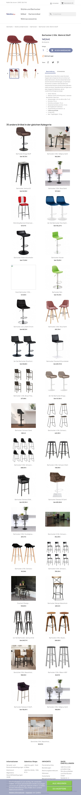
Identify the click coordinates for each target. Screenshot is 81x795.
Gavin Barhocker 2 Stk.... (23, 292)
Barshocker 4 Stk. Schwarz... (57, 430)
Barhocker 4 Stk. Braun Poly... (23, 396)
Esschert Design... (23, 603)
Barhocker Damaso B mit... (23, 499)
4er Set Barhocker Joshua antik (23, 638)
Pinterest (58, 62)
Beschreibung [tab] (50, 71)
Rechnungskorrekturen (50, 770)
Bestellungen (46, 768)
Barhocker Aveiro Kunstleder (23, 257)
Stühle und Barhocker (30, 9)
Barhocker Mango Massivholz (57, 603)
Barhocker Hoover (57, 257)
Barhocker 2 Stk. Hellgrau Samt (57, 154)
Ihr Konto (46, 761)
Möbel (23, 14)
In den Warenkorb (61, 50)
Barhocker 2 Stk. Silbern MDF (57, 672)
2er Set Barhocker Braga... (57, 396)
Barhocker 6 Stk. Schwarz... (23, 465)
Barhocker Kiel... (57, 292)
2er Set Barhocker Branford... (23, 361)
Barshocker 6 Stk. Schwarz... (57, 534)
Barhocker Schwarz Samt (23, 430)
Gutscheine (46, 776)
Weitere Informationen (16, 792)
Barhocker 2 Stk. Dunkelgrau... (23, 534)
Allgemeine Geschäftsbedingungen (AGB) (14, 775)
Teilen (48, 62)
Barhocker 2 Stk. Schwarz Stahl (57, 465)
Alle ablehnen (59, 783)
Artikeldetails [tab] (61, 71)
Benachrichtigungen (49, 779)
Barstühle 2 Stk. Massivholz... (23, 672)
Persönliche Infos (48, 765)
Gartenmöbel (34, 14)
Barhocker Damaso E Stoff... (23, 707)
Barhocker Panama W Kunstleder (58, 361)
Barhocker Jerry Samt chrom (23, 327)
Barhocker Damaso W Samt (58, 499)
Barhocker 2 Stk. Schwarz (23, 569)
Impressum (10, 770)
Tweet (53, 62)
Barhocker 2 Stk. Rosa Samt (57, 188)
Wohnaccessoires (29, 19)
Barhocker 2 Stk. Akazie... (57, 638)
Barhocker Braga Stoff (23, 154)
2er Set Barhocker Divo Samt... (57, 223)
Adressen (45, 773)
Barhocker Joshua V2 (23, 188)
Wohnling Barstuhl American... (23, 223)
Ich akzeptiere (59, 788)
